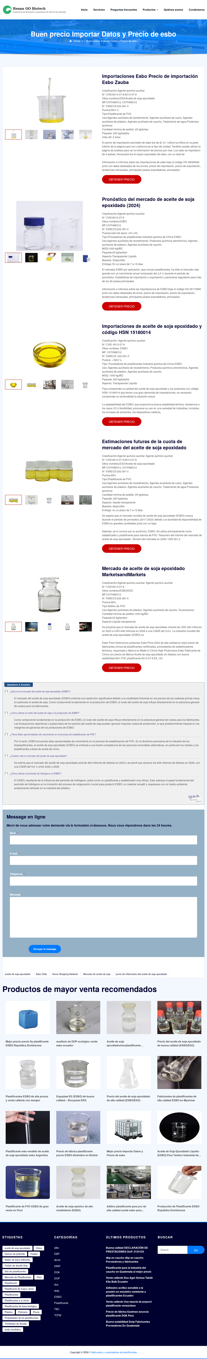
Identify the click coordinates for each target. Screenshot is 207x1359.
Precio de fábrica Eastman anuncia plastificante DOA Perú (127, 1313)
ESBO (57, 1297)
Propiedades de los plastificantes (21, 1317)
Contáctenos (197, 9)
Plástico (9, 1312)
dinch (57, 1260)
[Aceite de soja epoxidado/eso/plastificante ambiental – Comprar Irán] (129, 1017)
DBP (57, 1254)
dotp (56, 1290)
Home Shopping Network (65, 974)
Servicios (99, 9)
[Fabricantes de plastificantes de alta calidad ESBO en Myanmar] (179, 1072)
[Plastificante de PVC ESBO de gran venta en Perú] (28, 1182)
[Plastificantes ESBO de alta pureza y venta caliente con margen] (28, 1072)
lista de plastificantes (15, 1271)
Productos (149, 9)
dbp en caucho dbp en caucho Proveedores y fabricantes (124, 1259)
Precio (36, 1312)
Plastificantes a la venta (17, 1300)
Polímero (22, 1312)
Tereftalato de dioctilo (16, 1323)
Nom (13, 833)
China (39, 1248)
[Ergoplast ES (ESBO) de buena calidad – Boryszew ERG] (78, 1072)
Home (76, 41)
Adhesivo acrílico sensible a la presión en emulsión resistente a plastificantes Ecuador (126, 1291)
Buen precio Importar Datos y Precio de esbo (112, 41)
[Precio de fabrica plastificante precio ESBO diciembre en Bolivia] (78, 1127)
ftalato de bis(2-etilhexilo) (17, 1259)
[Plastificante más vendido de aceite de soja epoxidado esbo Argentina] (28, 1127)
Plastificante (11, 1283)
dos (56, 1284)
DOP (57, 1278)
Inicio (84, 9)
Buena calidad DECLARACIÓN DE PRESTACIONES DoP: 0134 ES (127, 1249)
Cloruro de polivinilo (15, 1253)
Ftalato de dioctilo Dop (16, 1265)
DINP (57, 1266)
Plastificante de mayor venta (19, 1288)
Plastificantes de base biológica (21, 1306)
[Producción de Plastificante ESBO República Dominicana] (179, 1182)
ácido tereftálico (13, 1329)
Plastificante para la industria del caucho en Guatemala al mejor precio (128, 1269)
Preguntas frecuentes (123, 9)
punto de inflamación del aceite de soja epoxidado (141, 974)
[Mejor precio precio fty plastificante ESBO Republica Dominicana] (28, 1017)
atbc (56, 1248)
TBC (57, 1309)
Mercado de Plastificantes (18, 1277)
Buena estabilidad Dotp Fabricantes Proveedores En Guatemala (128, 1323)
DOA (57, 1272)
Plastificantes (11, 1294)
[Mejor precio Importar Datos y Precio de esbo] (129, 1127)
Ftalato (34, 1253)
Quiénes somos (173, 9)
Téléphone (17, 874)
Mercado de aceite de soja (96, 974)
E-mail (14, 853)
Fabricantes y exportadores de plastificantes (113, 1352)
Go (196, 1250)
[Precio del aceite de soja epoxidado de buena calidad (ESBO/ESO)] (179, 1017)
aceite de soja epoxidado (17, 974)
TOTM (57, 1315)
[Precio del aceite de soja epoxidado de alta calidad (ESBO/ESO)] (129, 1072)
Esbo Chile (41, 974)
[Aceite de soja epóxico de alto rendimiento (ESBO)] (78, 1182)
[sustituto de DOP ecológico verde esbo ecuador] (78, 1017)
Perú (39, 1277)
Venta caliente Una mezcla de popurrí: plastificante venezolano (129, 1303)
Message (15, 894)
